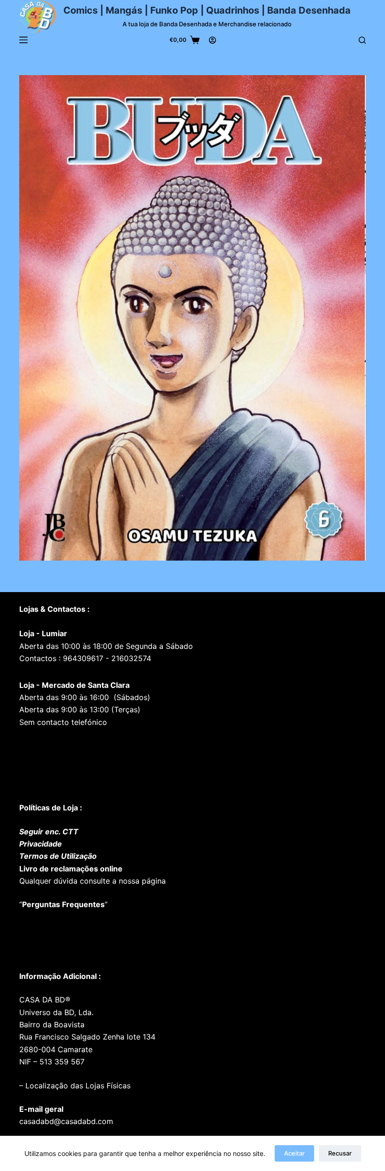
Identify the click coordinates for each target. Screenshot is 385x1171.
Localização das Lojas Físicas (77, 1085)
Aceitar (294, 1153)
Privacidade (40, 843)
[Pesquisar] (362, 40)
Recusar (340, 1153)
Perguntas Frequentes (63, 904)
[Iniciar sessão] (212, 40)
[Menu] (23, 40)
